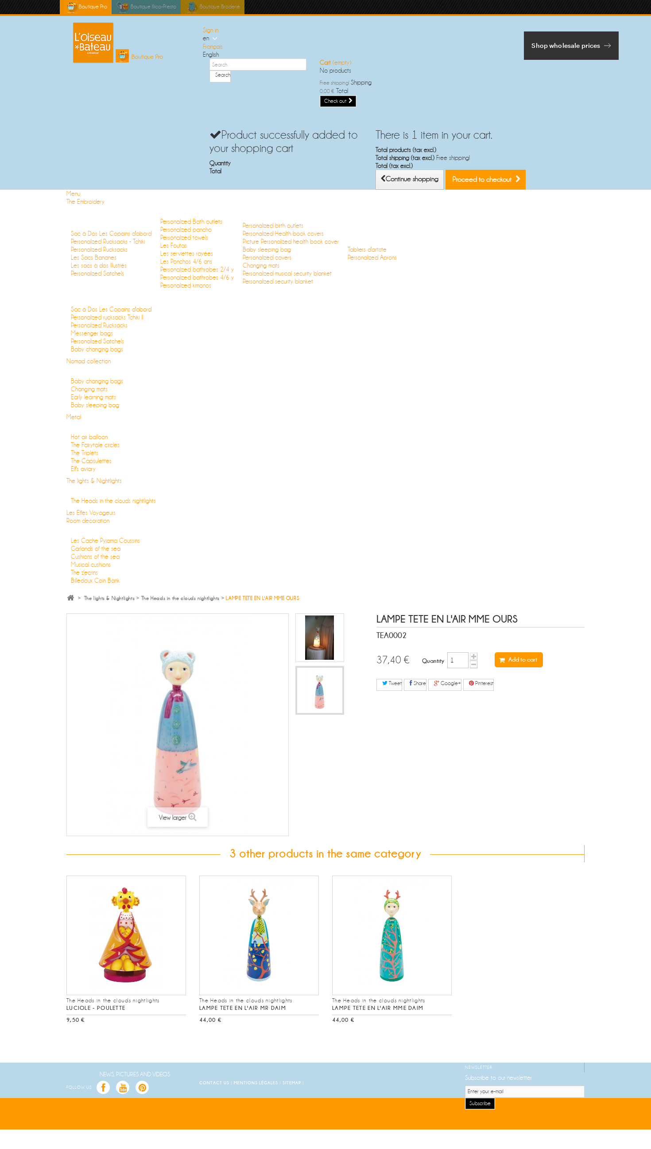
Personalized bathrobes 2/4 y (197, 269)
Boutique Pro (92, 7)
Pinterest (483, 683)
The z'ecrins (84, 572)
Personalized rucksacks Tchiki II (107, 317)
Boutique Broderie (219, 7)
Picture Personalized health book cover (291, 241)
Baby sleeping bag (267, 249)
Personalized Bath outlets (191, 221)
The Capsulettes (91, 460)
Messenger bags (92, 333)
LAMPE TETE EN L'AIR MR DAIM (242, 1008)
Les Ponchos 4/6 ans (186, 261)
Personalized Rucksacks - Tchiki (108, 241)
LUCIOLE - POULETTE (95, 1008)
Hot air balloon (89, 436)
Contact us (215, 1082)
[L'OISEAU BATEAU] (131, 43)
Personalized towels (184, 237)
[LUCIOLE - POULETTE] (126, 935)
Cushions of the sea (95, 556)
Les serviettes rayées (186, 253)
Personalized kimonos (185, 285)
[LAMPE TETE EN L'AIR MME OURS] (320, 638)
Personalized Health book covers (283, 233)
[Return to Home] (70, 598)
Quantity (433, 660)
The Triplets (84, 452)
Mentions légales (256, 1082)
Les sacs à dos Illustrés (99, 265)
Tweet (395, 683)
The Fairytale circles (95, 444)
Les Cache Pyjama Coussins (105, 540)
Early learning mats (93, 397)
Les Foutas (173, 245)
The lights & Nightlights (109, 598)
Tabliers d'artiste (367, 249)
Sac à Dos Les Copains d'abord (111, 233)
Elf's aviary (83, 468)
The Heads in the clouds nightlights (113, 500)
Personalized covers (267, 257)
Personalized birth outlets (273, 225)
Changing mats (261, 265)
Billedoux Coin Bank (95, 580)
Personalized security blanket (278, 281)
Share (419, 683)
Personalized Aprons (372, 257)
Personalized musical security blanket (287, 273)
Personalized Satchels (97, 273)
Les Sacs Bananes (93, 257)
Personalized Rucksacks (99, 249)
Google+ (450, 683)
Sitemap (292, 1082)
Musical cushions (91, 564)
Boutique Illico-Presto (152, 7)
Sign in (210, 30)
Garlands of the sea (95, 548)
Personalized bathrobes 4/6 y (197, 277)
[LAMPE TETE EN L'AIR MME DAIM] (392, 935)
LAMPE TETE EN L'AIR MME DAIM (377, 1008)
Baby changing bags (97, 349)
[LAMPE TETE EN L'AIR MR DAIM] (259, 935)
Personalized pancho (186, 229)
